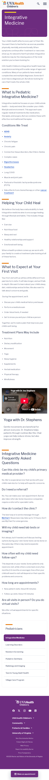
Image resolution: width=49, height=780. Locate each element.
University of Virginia (21, 733)
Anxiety (7, 136)
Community (17, 723)
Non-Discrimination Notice (24, 738)
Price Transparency (24, 753)
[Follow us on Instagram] (24, 710)
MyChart (6, 518)
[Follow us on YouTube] (30, 710)
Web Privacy (24, 745)
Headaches (9, 167)
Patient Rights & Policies (25, 742)
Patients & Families (21, 728)
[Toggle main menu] (45, 4)
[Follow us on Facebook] (13, 710)
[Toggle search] (38, 4)
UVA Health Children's (22, 718)
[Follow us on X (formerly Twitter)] (19, 710)
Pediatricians (14, 628)
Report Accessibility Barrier (25, 749)
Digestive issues (11, 162)
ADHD (6, 131)
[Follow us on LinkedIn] (35, 710)
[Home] (13, 4)
